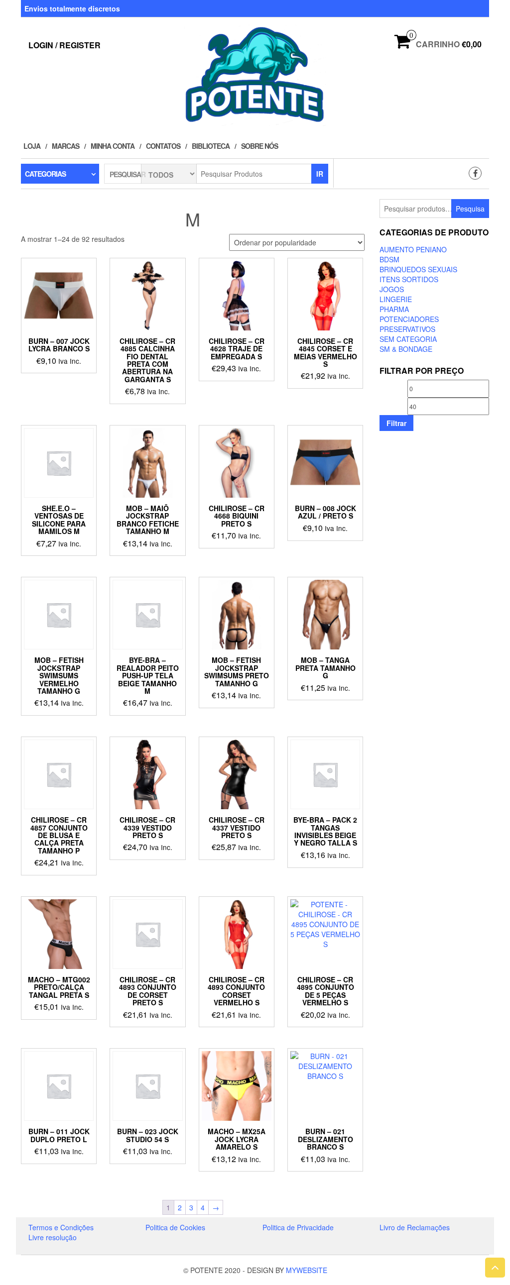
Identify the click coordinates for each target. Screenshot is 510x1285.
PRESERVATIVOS (407, 329)
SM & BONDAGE (406, 349)
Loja (31, 146)
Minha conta (112, 146)
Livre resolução (52, 1237)
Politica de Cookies (175, 1227)
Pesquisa (470, 209)
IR (319, 174)
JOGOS (392, 289)
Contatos (163, 146)
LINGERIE (396, 299)
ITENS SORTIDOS (409, 279)
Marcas (65, 146)
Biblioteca (211, 146)
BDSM (389, 259)
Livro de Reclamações (415, 1227)
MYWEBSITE (306, 1270)
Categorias (45, 174)
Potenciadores (409, 319)
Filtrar (396, 423)
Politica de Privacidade (298, 1227)
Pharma (394, 309)
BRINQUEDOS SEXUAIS (418, 269)
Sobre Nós (259, 146)
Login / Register (64, 45)
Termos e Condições (61, 1227)
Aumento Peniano (413, 249)
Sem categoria (408, 339)
